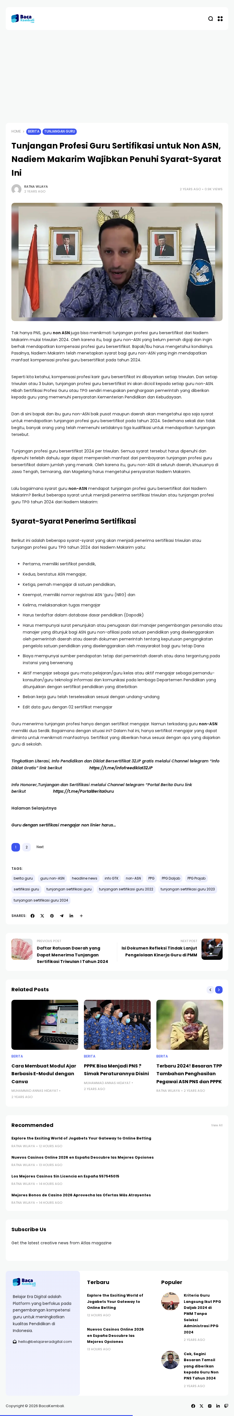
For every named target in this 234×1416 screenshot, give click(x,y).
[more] (81, 916)
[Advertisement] (117, 73)
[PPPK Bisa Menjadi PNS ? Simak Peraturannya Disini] (117, 1025)
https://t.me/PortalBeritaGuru (83, 791)
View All (217, 1125)
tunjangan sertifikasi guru (69, 889)
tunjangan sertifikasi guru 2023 (188, 889)
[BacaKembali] (22, 18)
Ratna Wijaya (36, 186)
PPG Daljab (171, 878)
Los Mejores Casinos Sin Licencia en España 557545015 (65, 1176)
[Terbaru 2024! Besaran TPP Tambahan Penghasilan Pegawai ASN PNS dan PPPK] (189, 1025)
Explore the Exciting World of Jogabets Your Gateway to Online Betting (81, 1138)
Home (16, 131)
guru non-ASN (52, 878)
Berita (33, 131)
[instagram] (210, 1406)
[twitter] (42, 916)
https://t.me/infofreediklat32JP (121, 768)
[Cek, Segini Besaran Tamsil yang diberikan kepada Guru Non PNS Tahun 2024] (170, 1360)
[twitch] (226, 1406)
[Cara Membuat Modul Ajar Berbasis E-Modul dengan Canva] (44, 1025)
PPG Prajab (196, 878)
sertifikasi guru (26, 889)
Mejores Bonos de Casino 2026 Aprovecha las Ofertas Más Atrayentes (81, 1195)
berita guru (23, 878)
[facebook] (33, 916)
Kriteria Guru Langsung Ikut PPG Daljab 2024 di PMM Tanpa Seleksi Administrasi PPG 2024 (202, 1313)
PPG (151, 878)
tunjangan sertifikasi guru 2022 (126, 889)
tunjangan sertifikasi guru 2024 (41, 900)
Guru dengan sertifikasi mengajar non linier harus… (63, 825)
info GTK (111, 878)
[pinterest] (52, 916)
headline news (84, 878)
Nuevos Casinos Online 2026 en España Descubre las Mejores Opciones (82, 1157)
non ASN (61, 333)
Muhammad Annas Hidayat (34, 1090)
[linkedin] (71, 916)
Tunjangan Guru (59, 131)
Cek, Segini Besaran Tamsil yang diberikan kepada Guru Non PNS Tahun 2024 (201, 1366)
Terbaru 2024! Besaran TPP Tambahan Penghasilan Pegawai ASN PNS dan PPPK (189, 1074)
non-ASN (77, 488)
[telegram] (62, 916)
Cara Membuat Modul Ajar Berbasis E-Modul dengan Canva (43, 1074)
